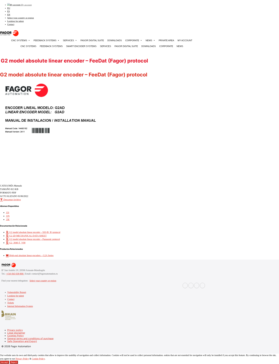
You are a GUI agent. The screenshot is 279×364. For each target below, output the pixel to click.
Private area (166, 40)
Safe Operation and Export (22, 341)
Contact (10, 24)
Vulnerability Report (16, 292)
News (149, 40)
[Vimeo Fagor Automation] (196, 285)
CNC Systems (19, 40)
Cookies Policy (15, 335)
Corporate (132, 40)
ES (8, 11)
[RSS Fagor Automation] (202, 285)
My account (185, 40)
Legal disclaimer (16, 332)
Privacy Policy (22, 358)
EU (8, 8)
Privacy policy (15, 330)
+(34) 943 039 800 (15, 273)
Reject (14, 362)
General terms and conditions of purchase (30, 338)
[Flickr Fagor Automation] (185, 285)
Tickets (10, 302)
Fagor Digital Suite (92, 40)
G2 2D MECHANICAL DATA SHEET (28, 235)
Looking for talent (15, 21)
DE (8, 219)
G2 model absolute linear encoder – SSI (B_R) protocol (34, 232)
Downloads (114, 40)
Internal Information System (20, 306)
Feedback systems (45, 40)
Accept (4, 362)
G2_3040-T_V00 (17, 242)
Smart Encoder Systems (81, 46)
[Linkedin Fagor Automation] (190, 285)
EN (8, 14)
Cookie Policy (38, 358)
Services (68, 40)
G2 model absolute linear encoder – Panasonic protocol (34, 239)
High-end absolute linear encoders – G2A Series (31, 255)
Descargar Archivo (12, 199)
